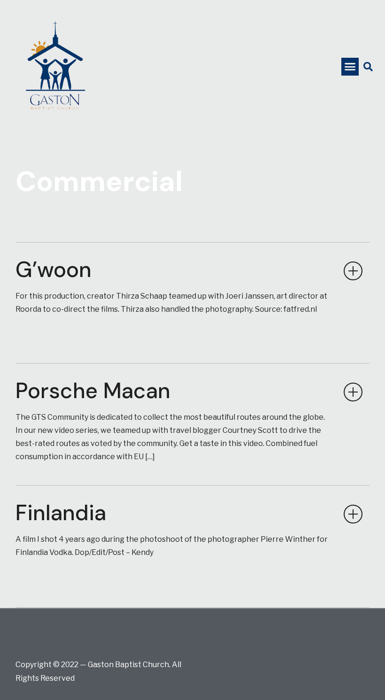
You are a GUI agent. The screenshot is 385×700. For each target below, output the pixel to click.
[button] (350, 67)
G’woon (53, 269)
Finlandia (60, 513)
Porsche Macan (92, 391)
